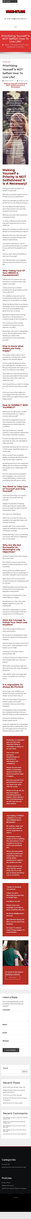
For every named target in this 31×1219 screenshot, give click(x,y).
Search (5, 1068)
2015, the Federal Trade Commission (15, 1188)
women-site (6, 62)
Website (6, 1041)
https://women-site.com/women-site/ (14, 1167)
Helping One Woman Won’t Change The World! (15, 1099)
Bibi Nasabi (9, 81)
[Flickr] (6, 1206)
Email (5, 1033)
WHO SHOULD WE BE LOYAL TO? (14, 1087)
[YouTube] (26, 1202)
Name (5, 1024)
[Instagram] (23, 1202)
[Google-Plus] (9, 1202)
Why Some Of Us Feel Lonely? (13, 1103)
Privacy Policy (6, 1182)
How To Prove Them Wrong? (12, 1095)
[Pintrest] (19, 1202)
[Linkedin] (2, 1206)
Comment (6, 1010)
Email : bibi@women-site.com (17, 19)
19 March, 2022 (23, 81)
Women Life (6, 1164)
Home (6, 45)
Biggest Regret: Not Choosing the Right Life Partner (14, 1091)
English (8, 1)
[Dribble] (13, 1202)
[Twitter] (6, 1202)
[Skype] (16, 1202)
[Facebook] (2, 1202)
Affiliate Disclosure (8, 1185)
